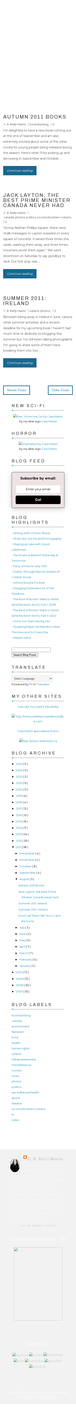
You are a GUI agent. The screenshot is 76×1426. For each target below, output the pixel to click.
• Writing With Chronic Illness (31, 533)
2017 (19, 808)
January (25, 965)
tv (13, 1114)
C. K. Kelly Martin (15, 124)
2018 (19, 802)
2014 (19, 827)
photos (20, 217)
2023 (19, 776)
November (27, 859)
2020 (19, 789)
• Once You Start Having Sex (31, 621)
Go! (38, 500)
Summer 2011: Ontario (33, 909)
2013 (19, 834)
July (22, 927)
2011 (19, 847)
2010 (19, 972)
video (15, 1120)
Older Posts (60, 390)
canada (9, 217)
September (27, 872)
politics (31, 217)
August (24, 879)
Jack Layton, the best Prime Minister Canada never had (37, 200)
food (15, 1037)
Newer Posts (16, 390)
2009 (20, 978)
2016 (19, 815)
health (16, 1043)
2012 (19, 840)
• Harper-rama (21, 637)
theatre (17, 1103)
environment (20, 1026)
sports (16, 1098)
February (26, 959)
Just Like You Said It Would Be (38, 706)
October (25, 866)
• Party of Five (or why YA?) (29, 566)
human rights (20, 1048)
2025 (19, 764)
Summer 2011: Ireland (25, 301)
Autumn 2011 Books (34, 117)
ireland (34, 310)
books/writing (39, 124)
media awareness (24, 1059)
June (23, 933)
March (24, 953)
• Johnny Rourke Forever (28, 582)
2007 (19, 991)
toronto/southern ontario (54, 217)
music (16, 1076)
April (22, 946)
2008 (20, 985)
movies (17, 1070)
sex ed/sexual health (25, 1092)
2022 (19, 783)
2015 (19, 821)
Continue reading (20, 171)
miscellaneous (21, 1065)
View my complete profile (38, 1225)
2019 (19, 795)
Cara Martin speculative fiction (38, 731)
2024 (19, 770)
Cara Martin (49, 421)
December (27, 853)
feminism (18, 1032)
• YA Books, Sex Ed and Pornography (36, 538)
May (22, 940)
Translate (43, 684)
